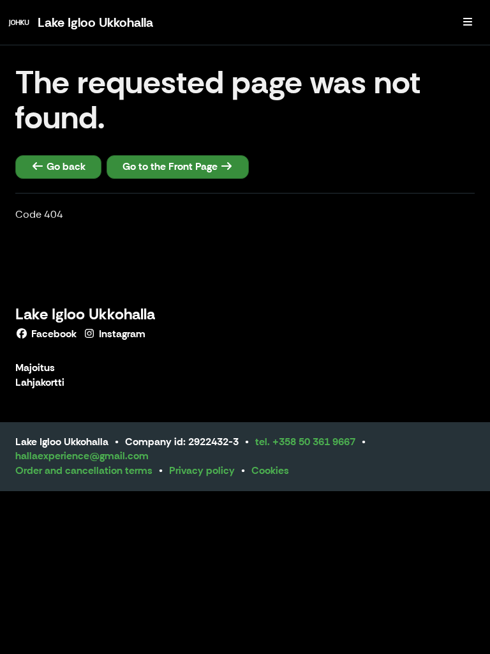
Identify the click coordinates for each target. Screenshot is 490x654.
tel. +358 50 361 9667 (305, 441)
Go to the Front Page (171, 166)
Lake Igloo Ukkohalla (85, 314)
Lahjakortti (39, 383)
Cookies (270, 470)
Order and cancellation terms (83, 470)
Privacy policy (202, 470)
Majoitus (35, 368)
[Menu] (468, 22)
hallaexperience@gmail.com (82, 455)
